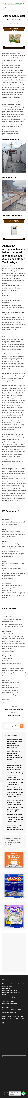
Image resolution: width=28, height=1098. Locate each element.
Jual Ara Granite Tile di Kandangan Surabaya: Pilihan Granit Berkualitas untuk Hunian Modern (14, 743)
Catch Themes (20, 1094)
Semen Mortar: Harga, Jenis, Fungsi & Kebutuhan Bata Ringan (15, 827)
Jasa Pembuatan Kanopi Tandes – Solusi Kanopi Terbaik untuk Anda (15, 820)
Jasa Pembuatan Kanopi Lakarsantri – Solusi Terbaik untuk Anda (15, 794)
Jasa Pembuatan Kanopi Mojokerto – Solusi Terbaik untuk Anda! (15, 802)
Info (4, 702)
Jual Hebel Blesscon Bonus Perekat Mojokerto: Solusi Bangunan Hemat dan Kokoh (14, 755)
